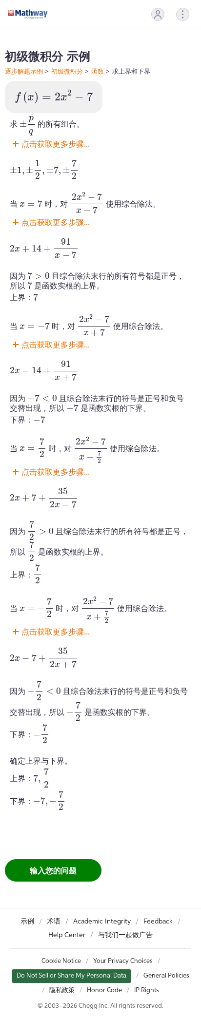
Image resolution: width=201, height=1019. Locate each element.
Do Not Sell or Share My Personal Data (71, 976)
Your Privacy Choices (123, 961)
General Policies (166, 976)
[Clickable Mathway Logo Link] (28, 14)
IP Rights (146, 990)
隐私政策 (62, 990)
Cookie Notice (61, 961)
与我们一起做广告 (125, 935)
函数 (97, 71)
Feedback (158, 921)
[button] (157, 14)
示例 (27, 921)
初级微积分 (67, 71)
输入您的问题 (53, 870)
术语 (53, 921)
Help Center (66, 935)
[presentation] (54, 97)
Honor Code (104, 990)
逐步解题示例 (24, 71)
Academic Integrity (102, 921)
